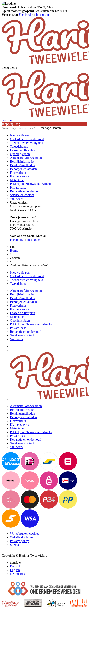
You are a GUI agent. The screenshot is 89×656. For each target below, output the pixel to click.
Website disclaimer (22, 537)
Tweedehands (19, 146)
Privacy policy (19, 541)
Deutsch (15, 566)
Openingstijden (20, 154)
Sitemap (15, 544)
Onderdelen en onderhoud (27, 139)
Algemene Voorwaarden (26, 157)
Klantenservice (19, 176)
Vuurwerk (16, 198)
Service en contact (22, 195)
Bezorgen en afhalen (23, 169)
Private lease (18, 187)
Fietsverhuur (18, 172)
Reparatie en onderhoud (25, 191)
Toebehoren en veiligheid (26, 143)
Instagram (42, 14)
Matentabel (17, 180)
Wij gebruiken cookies (24, 533)
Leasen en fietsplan (22, 150)
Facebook (25, 14)
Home (14, 250)
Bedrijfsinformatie (22, 161)
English (15, 570)
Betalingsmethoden (22, 165)
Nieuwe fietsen (20, 135)
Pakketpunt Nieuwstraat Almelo (31, 184)
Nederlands (17, 573)
